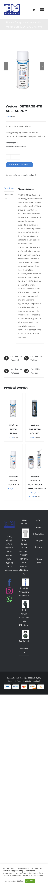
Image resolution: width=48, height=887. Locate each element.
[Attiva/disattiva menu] (42, 9)
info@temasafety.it (12, 570)
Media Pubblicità (33, 681)
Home (38, 527)
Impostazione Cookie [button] (13, 881)
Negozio (38, 547)
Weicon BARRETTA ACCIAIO (35, 429)
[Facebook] (9, 582)
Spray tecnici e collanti (25, 175)
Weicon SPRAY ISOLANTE (13, 480)
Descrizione (9, 188)
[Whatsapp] (9, 599)
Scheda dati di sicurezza (16, 146)
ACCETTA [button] (29, 881)
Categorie (39, 540)
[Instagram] (9, 590)
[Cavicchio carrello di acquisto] (34, 9)
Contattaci (39, 534)
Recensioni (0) (9, 197)
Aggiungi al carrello (19, 165)
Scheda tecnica (12, 143)
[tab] (9, 188)
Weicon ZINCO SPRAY (13, 429)
